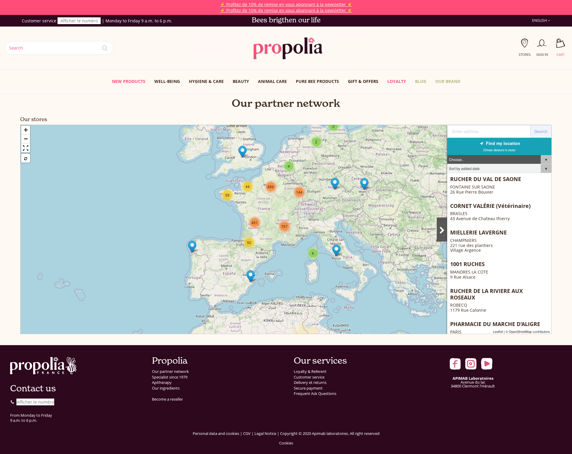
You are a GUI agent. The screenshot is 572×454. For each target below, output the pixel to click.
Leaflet (498, 331)
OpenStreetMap (520, 331)
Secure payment (308, 388)
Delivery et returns (310, 382)
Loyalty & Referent (310, 371)
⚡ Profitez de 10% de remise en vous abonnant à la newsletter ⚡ (286, 4)
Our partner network (170, 371)
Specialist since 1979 (169, 377)
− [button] (26, 139)
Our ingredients (166, 388)
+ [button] (26, 130)
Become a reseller (167, 399)
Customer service (309, 377)
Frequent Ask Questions (315, 394)
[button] (448, 81)
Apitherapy (162, 382)
